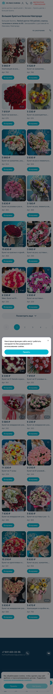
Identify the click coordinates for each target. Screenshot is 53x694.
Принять (26, 352)
